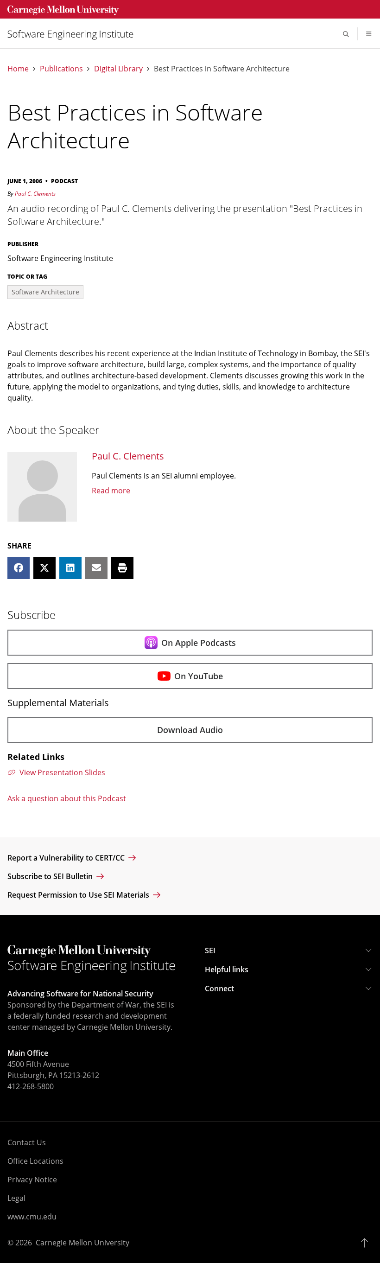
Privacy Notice (32, 1179)
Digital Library (118, 69)
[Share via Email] (96, 568)
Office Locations (35, 1161)
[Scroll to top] (367, 1242)
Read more (111, 490)
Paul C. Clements (35, 194)
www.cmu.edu (32, 1217)
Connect (219, 988)
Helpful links (226, 969)
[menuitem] (74, 34)
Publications (61, 69)
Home (18, 69)
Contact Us (26, 1142)
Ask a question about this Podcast (66, 798)
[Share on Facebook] (18, 568)
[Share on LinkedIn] (70, 568)
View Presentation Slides (62, 772)
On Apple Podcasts (198, 642)
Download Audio (190, 729)
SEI (210, 950)
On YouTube (198, 676)
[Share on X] (44, 568)
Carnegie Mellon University (82, 1242)
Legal (16, 1198)
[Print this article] (122, 568)
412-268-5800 (30, 1086)
